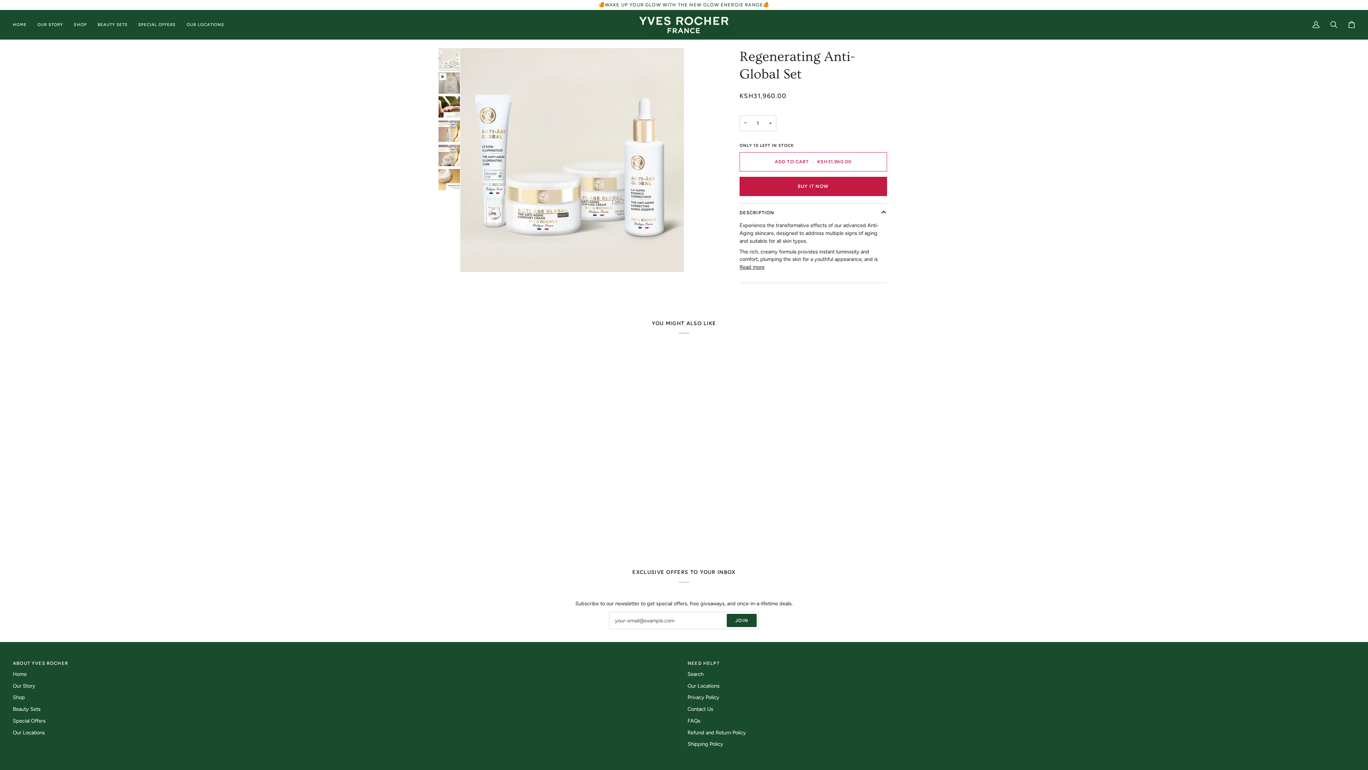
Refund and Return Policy (717, 732)
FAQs (694, 721)
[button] (22, 25)
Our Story (24, 686)
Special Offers (29, 721)
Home (20, 674)
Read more (752, 267)
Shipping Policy (705, 744)
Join (741, 620)
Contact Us (700, 709)
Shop (19, 697)
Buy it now (813, 186)
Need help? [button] (704, 663)
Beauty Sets (27, 709)
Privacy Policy (703, 697)
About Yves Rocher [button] (40, 663)
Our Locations (29, 732)
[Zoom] (473, 258)
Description (757, 212)
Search (696, 674)
